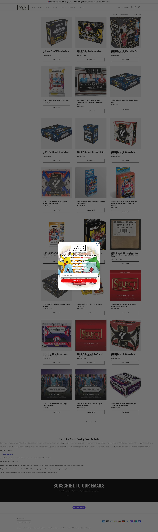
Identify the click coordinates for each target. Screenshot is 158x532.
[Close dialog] (97, 244)
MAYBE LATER (79, 285)
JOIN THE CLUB (79, 280)
